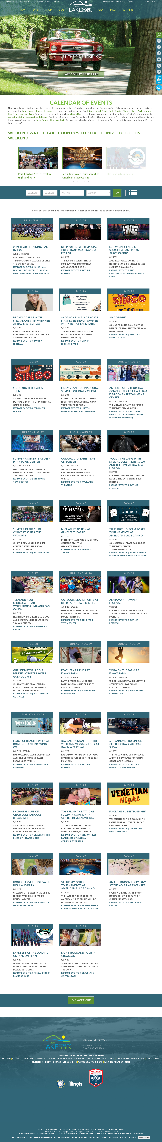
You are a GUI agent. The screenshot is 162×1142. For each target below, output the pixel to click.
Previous (13, 158)
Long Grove (153, 1059)
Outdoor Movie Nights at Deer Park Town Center (79, 601)
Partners (127, 9)
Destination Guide (113, 1)
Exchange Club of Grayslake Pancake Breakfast (27, 814)
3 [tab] (81, 181)
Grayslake (40, 1059)
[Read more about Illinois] (75, 1089)
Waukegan (97, 1062)
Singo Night (118, 317)
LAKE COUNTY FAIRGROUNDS (81, 74)
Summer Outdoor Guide (18, 1)
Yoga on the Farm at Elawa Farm (124, 672)
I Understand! (144, 1137)
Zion (127, 1062)
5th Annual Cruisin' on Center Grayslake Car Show (125, 744)
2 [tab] (77, 181)
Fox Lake (28, 1059)
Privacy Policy (111, 1132)
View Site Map (73, 1132)
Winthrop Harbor (113, 1062)
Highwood (79, 1059)
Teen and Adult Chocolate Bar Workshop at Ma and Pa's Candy (31, 604)
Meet (113, 9)
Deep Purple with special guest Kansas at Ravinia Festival (79, 250)
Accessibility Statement (92, 1132)
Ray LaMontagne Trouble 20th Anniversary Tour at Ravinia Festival (80, 744)
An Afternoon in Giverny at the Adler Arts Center (127, 884)
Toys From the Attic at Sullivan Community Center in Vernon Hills (77, 814)
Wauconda (84, 1062)
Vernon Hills (70, 1062)
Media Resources (52, 1132)
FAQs (64, 1132)
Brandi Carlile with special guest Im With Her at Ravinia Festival (31, 320)
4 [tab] (85, 181)
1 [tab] (73, 181)
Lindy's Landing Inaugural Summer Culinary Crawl (80, 389)
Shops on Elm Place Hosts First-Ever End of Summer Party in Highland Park (79, 320)
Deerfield (17, 1059)
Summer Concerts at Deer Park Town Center (31, 460)
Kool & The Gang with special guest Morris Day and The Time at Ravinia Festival (127, 463)
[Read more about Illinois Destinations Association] (95, 1089)
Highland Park (65, 1059)
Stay (61, 9)
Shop (48, 9)
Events (58, 1)
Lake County (93, 1059)
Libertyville (122, 1059)
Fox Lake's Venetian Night (128, 811)
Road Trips (43, 1)
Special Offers (117, 1129)
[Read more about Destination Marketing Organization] (61, 1089)
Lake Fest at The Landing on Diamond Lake (30, 954)
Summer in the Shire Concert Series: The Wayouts (27, 532)
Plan (100, 9)
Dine (35, 9)
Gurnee (51, 1059)
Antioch (6, 1059)
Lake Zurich (108, 1059)
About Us (134, 1)
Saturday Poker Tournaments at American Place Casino (78, 885)
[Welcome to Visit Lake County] (82, 11)
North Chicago (53, 1062)
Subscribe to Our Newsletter (94, 1129)
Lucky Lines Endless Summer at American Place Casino (124, 250)
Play (22, 9)
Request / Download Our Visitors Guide (58, 1129)
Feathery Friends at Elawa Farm (75, 672)
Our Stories (150, 1)
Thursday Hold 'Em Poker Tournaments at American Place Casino (127, 532)
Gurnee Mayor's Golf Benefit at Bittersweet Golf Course (29, 673)
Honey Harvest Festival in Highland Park (32, 884)
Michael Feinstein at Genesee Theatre (76, 531)
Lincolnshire (138, 1059)
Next (148, 158)
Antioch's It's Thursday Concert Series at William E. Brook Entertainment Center (128, 392)
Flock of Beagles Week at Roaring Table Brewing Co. (31, 744)
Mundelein (37, 1062)
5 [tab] (88, 181)
